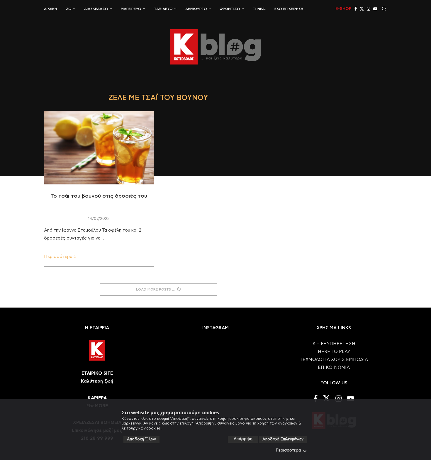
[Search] (384, 8)
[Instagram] (368, 8)
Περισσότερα (288, 450)
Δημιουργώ (196, 9)
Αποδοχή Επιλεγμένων (282, 439)
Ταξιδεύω (163, 9)
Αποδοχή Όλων (141, 439)
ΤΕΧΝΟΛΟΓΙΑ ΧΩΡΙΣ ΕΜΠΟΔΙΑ (334, 359)
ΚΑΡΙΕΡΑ (97, 398)
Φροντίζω (230, 9)
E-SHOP (343, 9)
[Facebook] (355, 8)
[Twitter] (362, 8)
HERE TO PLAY (334, 351)
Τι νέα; (259, 9)
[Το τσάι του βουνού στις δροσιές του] (99, 147)
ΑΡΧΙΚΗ (50, 9)
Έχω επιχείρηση (288, 9)
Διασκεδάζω (96, 9)
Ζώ (69, 9)
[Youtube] (375, 8)
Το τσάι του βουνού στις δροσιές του (98, 196)
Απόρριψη (243, 439)
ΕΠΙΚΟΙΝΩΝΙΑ (334, 367)
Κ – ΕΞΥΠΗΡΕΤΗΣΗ (334, 344)
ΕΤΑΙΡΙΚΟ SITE (97, 373)
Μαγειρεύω (131, 9)
